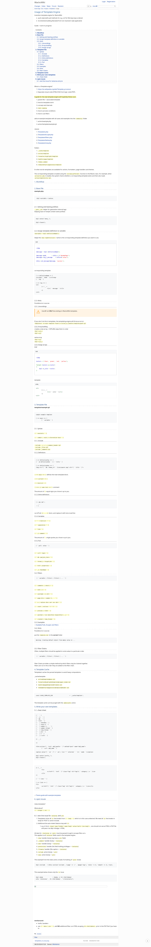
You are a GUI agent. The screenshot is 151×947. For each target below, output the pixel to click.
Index (43, 6)
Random (60, 6)
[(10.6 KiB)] (71, 901)
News (49, 6)
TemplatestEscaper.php (45, 135)
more (95, 6)
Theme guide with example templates (48, 795)
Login (104, 2)
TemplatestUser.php (44, 143)
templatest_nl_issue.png (42, 941)
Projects (46, 8)
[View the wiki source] (91, 6)
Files (35, 937)
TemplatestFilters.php (45, 137)
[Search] (115, 6)
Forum (54, 6)
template (39, 934)
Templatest (52, 8)
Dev (42, 8)
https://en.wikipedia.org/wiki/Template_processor (54, 89)
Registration (111, 2)
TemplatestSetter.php (45, 140)
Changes (37, 6)
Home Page (37, 8)
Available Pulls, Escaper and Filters (47, 625)
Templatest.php (43, 132)
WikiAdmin (56, 944)
